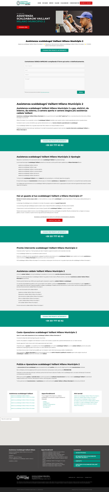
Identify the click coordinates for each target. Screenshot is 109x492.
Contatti (79, 461)
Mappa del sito (72, 477)
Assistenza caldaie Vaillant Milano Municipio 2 (85, 397)
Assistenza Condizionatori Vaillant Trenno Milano (54, 464)
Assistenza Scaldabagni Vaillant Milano (87, 465)
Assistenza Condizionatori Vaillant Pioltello (52, 465)
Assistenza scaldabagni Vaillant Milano (20, 395)
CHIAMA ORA (23, 27)
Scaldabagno (46, 403)
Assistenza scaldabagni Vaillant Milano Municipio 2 (86, 396)
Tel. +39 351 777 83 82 (36, 477)
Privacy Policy (80, 477)
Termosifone (46, 407)
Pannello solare (47, 405)
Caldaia (44, 401)
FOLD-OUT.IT (78, 489)
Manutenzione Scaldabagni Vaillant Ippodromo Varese (55, 457)
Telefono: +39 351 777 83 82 (15, 457)
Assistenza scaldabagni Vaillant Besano (51, 453)
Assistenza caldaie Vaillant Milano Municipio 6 (53, 455)
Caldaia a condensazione (49, 404)
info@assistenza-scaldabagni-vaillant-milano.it (86, 457)
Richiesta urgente (86, 3)
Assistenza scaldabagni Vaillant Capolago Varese (53, 454)
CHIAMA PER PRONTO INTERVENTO (54, 50)
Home (39, 3)
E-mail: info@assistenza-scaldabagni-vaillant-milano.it (21, 458)
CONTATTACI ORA (54, 220)
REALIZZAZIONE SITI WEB (87, 489)
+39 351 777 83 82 (81, 452)
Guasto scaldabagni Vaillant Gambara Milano (53, 463)
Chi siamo (45, 3)
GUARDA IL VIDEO (13, 461)
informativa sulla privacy (45, 92)
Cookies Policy (88, 477)
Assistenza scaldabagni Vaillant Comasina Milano (54, 452)
